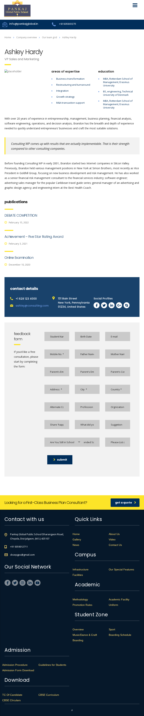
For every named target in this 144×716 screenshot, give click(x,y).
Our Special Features (121, 569)
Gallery (77, 539)
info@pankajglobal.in (23, 24)
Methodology (80, 599)
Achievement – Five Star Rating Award (33, 236)
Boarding (78, 640)
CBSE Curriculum (48, 694)
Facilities (78, 574)
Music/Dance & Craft (85, 634)
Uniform (113, 604)
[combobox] (64, 442)
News (76, 544)
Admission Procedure (15, 664)
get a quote (123, 502)
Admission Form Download (18, 670)
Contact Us (115, 544)
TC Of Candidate (12, 694)
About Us (114, 534)
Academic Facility (119, 599)
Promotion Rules (82, 604)
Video (112, 539)
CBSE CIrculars (11, 700)
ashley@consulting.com (32, 305)
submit (62, 460)
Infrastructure (80, 569)
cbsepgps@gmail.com (22, 554)
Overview (78, 629)
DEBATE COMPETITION (20, 215)
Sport (112, 629)
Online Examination (18, 257)
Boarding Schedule (120, 634)
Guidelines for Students (52, 664)
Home (7, 37)
